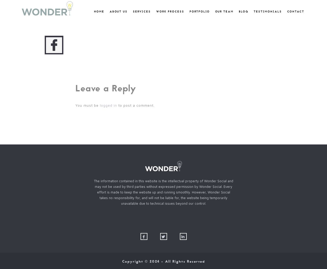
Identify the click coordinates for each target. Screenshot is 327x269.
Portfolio (200, 12)
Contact (295, 12)
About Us (118, 12)
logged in (108, 105)
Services (142, 12)
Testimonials (268, 12)
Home (99, 12)
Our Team (224, 12)
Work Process (170, 12)
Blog (243, 12)
